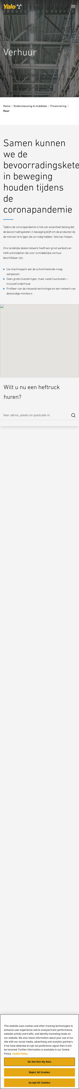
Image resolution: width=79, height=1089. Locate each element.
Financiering (58, 106)
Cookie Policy (20, 1053)
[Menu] (73, 6)
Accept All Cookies (39, 1082)
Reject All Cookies (39, 1072)
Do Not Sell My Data (39, 1061)
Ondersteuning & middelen (30, 106)
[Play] (66, 85)
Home (6, 106)
